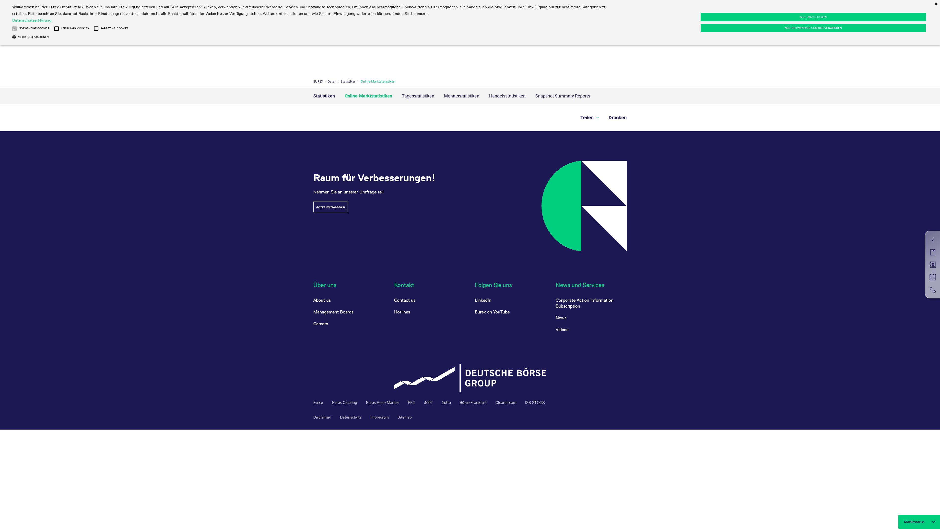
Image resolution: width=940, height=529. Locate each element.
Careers (320, 323)
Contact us (404, 300)
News (561, 317)
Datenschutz (351, 417)
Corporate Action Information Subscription (584, 303)
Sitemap (405, 417)
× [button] (936, 4)
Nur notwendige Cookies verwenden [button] (813, 27)
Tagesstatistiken (418, 95)
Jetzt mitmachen (330, 207)
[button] (14, 29)
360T (429, 402)
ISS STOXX (535, 402)
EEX (412, 402)
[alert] (470, 22)
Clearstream (506, 402)
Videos (562, 329)
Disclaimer (322, 417)
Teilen (587, 117)
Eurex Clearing (345, 402)
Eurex (318, 81)
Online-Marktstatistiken (368, 95)
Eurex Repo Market (383, 402)
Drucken (618, 117)
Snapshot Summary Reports (562, 95)
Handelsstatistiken (507, 95)
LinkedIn (483, 300)
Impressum (380, 417)
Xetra (447, 402)
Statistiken (348, 81)
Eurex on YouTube (492, 311)
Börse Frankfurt (474, 402)
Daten (332, 81)
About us (322, 300)
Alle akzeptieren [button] (813, 16)
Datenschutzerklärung (31, 20)
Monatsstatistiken (461, 95)
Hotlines (402, 311)
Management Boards (333, 311)
